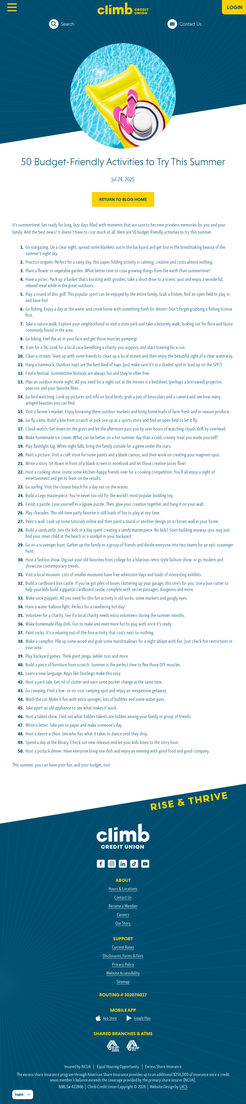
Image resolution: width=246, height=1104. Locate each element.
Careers (123, 915)
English (19, 1094)
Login (235, 7)
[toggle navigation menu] (12, 7)
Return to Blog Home (123, 199)
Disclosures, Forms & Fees (123, 956)
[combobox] (22, 1094)
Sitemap (123, 982)
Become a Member (123, 906)
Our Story (123, 923)
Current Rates (123, 947)
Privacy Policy (123, 964)
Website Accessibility (123, 973)
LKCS (183, 1087)
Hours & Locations (123, 889)
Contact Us (123, 897)
